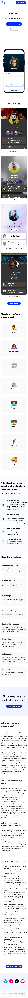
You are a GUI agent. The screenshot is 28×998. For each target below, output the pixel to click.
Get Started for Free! (14, 706)
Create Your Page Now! (14, 966)
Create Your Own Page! (14, 24)
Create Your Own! (14, 303)
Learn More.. (14, 29)
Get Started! (20, 2)
